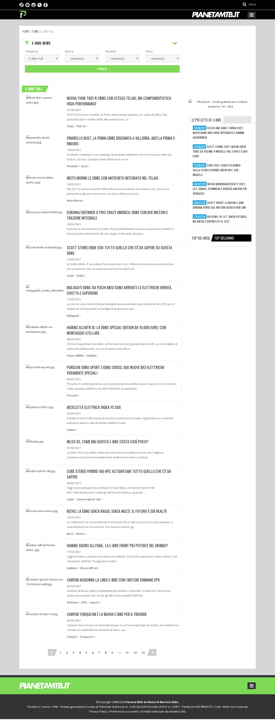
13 (143, 653)
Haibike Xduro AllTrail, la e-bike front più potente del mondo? (117, 545)
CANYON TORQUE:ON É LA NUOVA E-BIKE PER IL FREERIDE (107, 614)
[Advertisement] (220, 65)
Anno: (149, 51)
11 (127, 653)
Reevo (80, 534)
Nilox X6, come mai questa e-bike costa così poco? (107, 441)
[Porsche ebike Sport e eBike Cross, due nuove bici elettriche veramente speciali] (40, 367)
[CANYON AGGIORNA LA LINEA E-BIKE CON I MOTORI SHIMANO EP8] (45, 581)
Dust (84, 166)
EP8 (83, 602)
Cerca (102, 69)
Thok (70, 126)
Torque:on (86, 637)
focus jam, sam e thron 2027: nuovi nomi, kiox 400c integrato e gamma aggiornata (218, 133)
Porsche (72, 395)
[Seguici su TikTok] (21, 4)
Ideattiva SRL (177, 711)
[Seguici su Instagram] (27, 4)
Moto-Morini (74, 200)
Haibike (91, 355)
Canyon (94, 602)
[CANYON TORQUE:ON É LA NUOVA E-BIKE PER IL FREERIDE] (42, 614)
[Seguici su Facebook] (45, 4)
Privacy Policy (98, 711)
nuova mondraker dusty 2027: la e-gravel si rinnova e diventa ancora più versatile (220, 189)
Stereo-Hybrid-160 (88, 499)
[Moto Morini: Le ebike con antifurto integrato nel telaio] (45, 179)
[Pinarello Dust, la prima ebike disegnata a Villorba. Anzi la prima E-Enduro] (45, 139)
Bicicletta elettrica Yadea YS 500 (94, 407)
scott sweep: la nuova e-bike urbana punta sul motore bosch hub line (219, 205)
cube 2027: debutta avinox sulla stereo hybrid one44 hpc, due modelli (217, 170)
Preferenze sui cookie (124, 711)
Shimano (72, 602)
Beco (70, 534)
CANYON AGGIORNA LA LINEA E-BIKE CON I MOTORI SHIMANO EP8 (113, 580)
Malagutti (73, 315)
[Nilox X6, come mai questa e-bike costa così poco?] (34, 441)
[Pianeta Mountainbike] (23, 13)
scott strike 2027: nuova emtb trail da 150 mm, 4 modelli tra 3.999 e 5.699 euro (220, 151)
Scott (70, 276)
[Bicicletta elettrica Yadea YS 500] (39, 407)
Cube (70, 499)
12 (135, 653)
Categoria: (31, 51)
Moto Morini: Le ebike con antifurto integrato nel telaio (112, 178)
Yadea (71, 430)
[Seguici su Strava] (39, 4)
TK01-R (80, 126)
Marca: (69, 51)
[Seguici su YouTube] (33, 4)
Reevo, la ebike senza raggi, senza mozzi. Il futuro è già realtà (117, 511)
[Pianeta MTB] (52, 685)
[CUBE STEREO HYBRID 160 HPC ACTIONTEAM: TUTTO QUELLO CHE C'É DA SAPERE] (40, 471)
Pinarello (72, 166)
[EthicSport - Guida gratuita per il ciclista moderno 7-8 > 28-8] (220, 104)
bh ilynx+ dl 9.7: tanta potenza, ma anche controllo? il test (220, 218)
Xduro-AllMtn (75, 355)
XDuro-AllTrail (88, 568)
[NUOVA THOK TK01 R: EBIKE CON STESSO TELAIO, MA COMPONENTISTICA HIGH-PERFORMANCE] (45, 100)
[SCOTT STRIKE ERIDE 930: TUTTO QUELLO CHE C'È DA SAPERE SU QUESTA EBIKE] (44, 247)
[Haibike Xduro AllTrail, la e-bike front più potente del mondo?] (45, 547)
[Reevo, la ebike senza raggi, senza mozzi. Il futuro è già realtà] (41, 511)
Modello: (111, 51)
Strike (80, 276)
